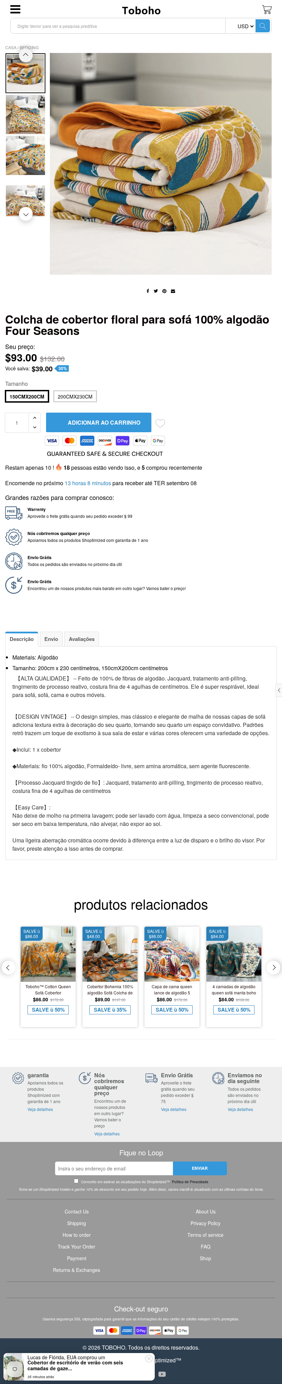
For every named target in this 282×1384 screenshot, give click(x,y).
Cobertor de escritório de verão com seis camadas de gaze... (75, 1365)
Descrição (22, 639)
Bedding (29, 47)
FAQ (205, 1246)
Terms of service (205, 1234)
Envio (51, 639)
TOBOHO (113, 1347)
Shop (205, 1258)
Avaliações (82, 639)
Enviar (200, 1168)
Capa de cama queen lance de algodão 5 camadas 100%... (172, 989)
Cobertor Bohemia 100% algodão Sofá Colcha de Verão (110, 989)
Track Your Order (76, 1246)
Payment (76, 1258)
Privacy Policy (205, 1223)
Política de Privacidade (189, 1181)
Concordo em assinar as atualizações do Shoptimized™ (144, 1181)
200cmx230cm (75, 396)
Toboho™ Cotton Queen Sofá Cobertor (48, 989)
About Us (206, 1211)
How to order (77, 1234)
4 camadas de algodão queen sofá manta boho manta (234, 989)
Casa (11, 47)
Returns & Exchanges (76, 1269)
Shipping (76, 1223)
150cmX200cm (27, 396)
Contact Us (77, 1211)
